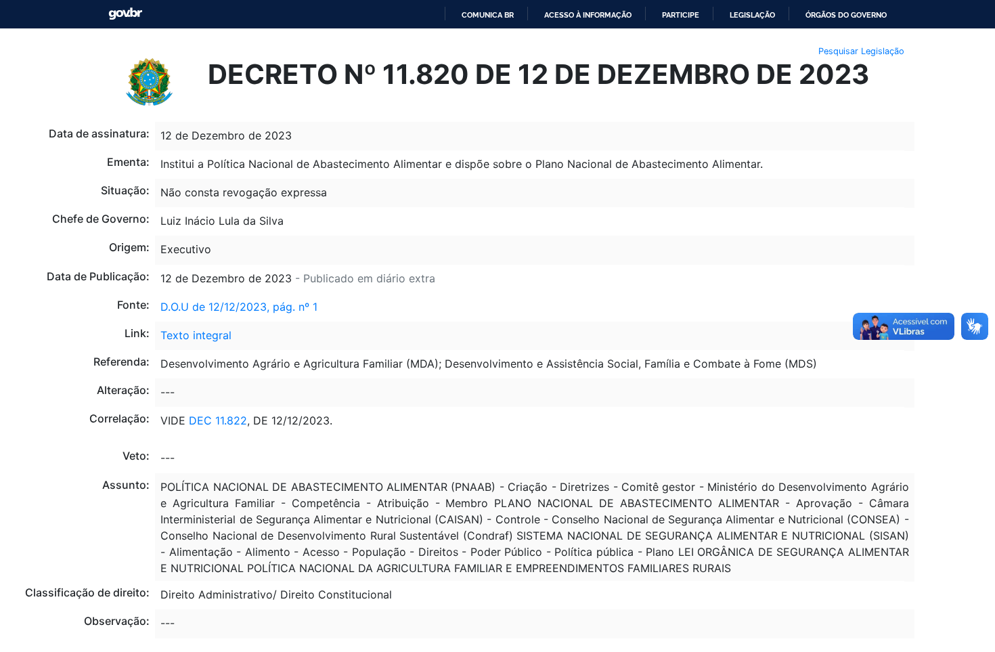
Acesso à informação (588, 15)
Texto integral (195, 335)
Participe (680, 15)
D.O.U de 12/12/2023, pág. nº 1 (238, 306)
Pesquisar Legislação (861, 51)
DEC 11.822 (218, 420)
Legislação (752, 15)
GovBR (125, 13)
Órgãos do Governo (846, 15)
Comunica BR (488, 15)
